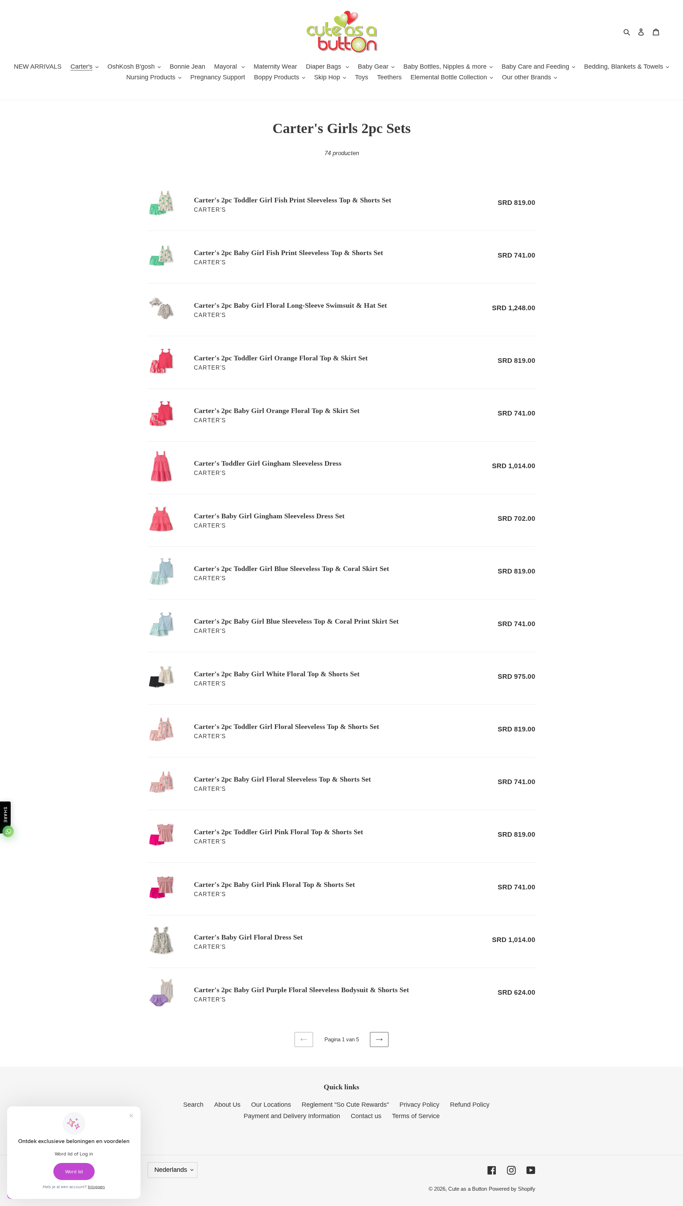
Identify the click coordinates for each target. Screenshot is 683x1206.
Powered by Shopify (512, 1189)
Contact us (366, 1116)
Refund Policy (469, 1104)
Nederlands (170, 1169)
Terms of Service (416, 1116)
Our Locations (271, 1104)
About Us (227, 1104)
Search (193, 1104)
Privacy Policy (419, 1104)
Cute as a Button (467, 1189)
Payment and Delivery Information (292, 1116)
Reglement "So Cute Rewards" (345, 1104)
